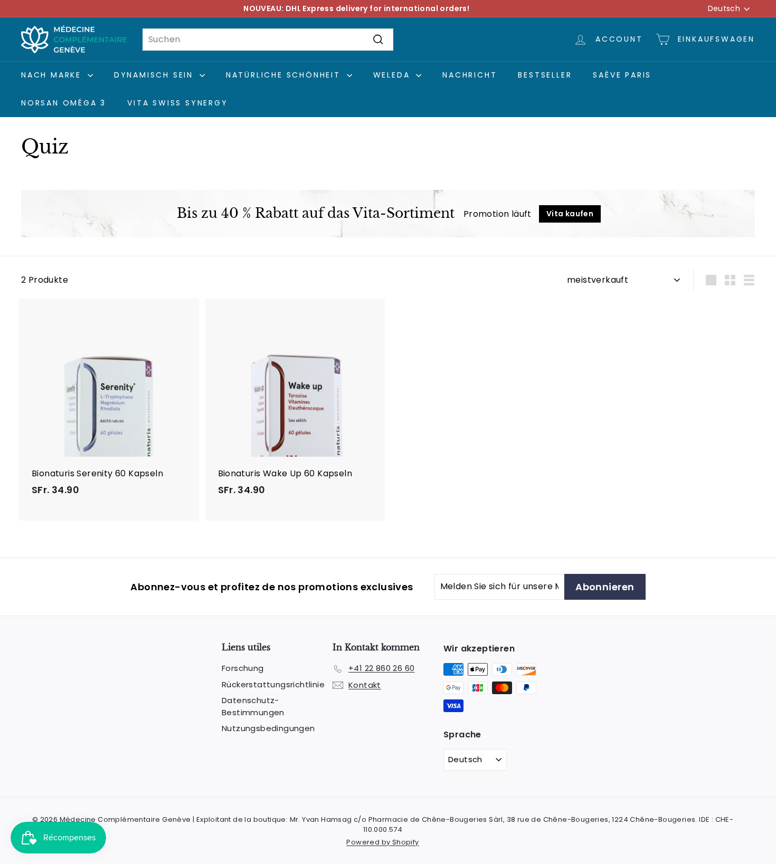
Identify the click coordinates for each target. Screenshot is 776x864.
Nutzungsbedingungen (268, 728)
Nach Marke (53, 75)
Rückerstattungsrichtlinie (273, 684)
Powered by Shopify (382, 842)
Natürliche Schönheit (285, 75)
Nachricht (469, 75)
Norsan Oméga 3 (63, 103)
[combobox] (268, 39)
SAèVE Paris (622, 75)
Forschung (243, 668)
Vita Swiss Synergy (177, 103)
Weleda (393, 75)
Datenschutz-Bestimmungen (253, 706)
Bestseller (545, 75)
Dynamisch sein (155, 75)
